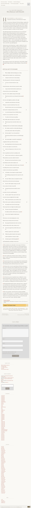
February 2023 (3, 477)
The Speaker (3, 5)
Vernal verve (6, 382)
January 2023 (3, 478)
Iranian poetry (25, 309)
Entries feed (2, 500)
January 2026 (3, 449)
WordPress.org (3, 502)
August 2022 (2, 482)
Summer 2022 (3, 422)
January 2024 (3, 468)
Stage (2, 420)
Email (3, 343)
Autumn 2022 (3, 397)
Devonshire (2, 368)
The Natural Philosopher (5, 3)
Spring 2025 (2, 418)
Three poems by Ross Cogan (4, 369)
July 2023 (2, 473)
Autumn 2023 (3, 398)
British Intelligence (16, 1)
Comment (4, 328)
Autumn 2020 (3, 395)
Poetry (7, 308)
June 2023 (2, 474)
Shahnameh (20, 310)
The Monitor (10, 1)
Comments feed (3, 501)
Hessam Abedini (19, 10)
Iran (21, 309)
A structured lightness (5, 314)
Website (3, 347)
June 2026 (2, 446)
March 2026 (2, 448)
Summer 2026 (3, 426)
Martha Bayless (11, 310)
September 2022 (3, 481)
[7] (3, 291)
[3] (23, 96)
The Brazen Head (4, 1)
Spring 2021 (2, 414)
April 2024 (2, 466)
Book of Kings (13, 309)
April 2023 (2, 475)
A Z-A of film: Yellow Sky (4, 367)
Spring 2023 (2, 416)
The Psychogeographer (15, 3)
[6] (21, 211)
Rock (2, 413)
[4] (20, 139)
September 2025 (3, 452)
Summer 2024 (3, 424)
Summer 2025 (11, 308)
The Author (22, 3)
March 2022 (2, 484)
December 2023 (3, 469)
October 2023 (3, 470)
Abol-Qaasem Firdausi (6, 309)
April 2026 (2, 447)
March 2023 (2, 476)
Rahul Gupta (16, 310)
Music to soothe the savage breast (5, 365)
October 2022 (3, 480)
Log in (2, 499)
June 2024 (2, 465)
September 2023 (3, 471)
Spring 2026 (2, 419)
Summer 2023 (3, 423)
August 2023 (2, 472)
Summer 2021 (3, 421)
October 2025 (3, 451)
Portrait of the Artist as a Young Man (23, 314)
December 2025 (3, 450)
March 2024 (2, 467)
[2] (3, 255)
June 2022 (2, 483)
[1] (26, 63)
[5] (23, 165)
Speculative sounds (3, 366)
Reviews (2, 412)
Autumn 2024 (3, 399)
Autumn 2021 (3, 396)
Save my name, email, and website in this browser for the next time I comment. (9, 353)
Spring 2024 (2, 417)
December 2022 (3, 479)
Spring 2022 (2, 415)
